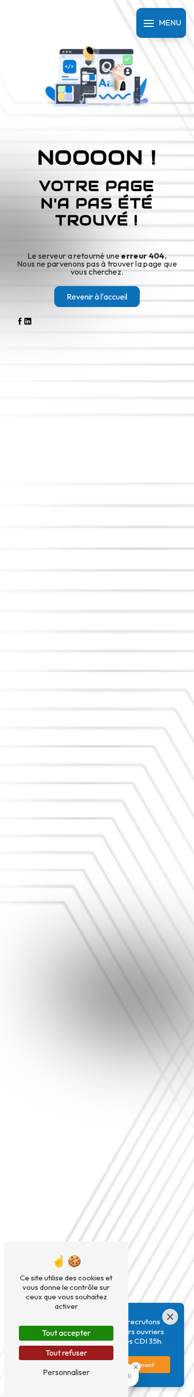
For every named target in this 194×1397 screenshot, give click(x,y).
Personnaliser (66, 1372)
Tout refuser (66, 1353)
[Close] (170, 1317)
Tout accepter (66, 1333)
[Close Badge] (136, 1367)
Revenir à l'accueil (97, 297)
